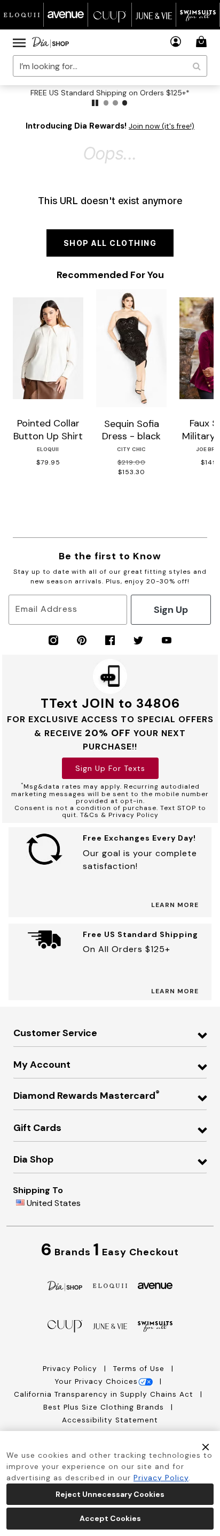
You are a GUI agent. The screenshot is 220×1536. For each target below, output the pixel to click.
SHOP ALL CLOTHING (110, 243)
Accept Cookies (110, 1518)
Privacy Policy (71, 1368)
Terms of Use (140, 1368)
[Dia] (65, 1285)
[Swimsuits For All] (155, 1325)
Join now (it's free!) (161, 126)
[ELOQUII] (110, 1284)
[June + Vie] (110, 1325)
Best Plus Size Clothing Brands (105, 1407)
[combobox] (110, 66)
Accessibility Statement (110, 1420)
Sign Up (171, 609)
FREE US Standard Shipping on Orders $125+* (110, 93)
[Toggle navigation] (19, 42)
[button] (176, 41)
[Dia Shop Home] (50, 42)
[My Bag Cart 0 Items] (203, 41)
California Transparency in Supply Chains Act (105, 1394)
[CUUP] (65, 1325)
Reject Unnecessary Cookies (110, 1494)
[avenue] (155, 1285)
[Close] (206, 1446)
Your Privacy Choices (96, 1381)
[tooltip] (22, 15)
